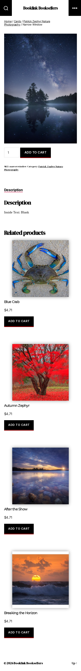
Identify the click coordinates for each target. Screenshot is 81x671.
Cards (17, 21)
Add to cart (35, 152)
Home (8, 21)
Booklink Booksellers (40, 8)
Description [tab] (13, 190)
